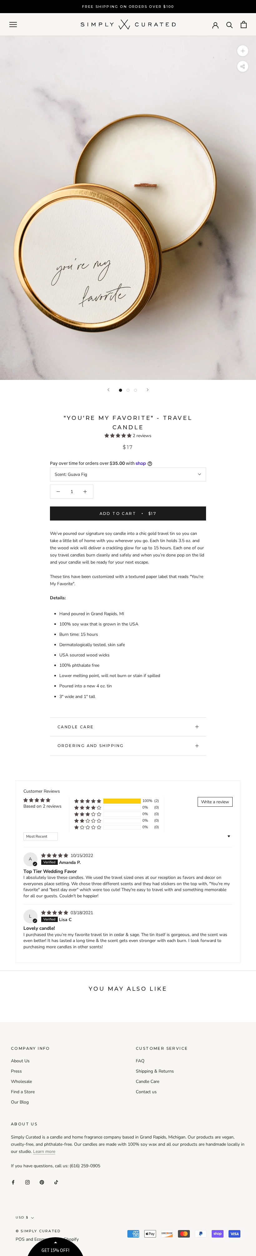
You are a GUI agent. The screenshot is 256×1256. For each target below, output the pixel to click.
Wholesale (21, 1081)
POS (20, 1239)
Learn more (44, 1151)
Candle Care (75, 727)
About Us (20, 1061)
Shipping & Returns (155, 1071)
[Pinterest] (42, 1181)
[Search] (229, 24)
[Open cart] (244, 24)
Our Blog (20, 1102)
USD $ (22, 1217)
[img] (55, 856)
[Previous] (108, 389)
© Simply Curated (38, 1231)
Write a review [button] (215, 802)
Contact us (146, 1092)
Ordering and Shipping (90, 745)
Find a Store (23, 1092)
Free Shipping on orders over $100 (128, 6)
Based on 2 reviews (42, 806)
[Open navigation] (13, 24)
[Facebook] (13, 1181)
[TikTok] (56, 1181)
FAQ (140, 1061)
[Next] (148, 389)
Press (16, 1071)
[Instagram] (27, 1181)
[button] (119, 436)
